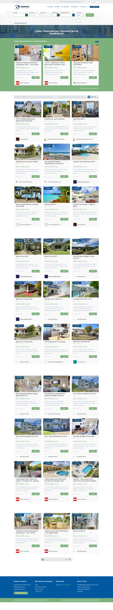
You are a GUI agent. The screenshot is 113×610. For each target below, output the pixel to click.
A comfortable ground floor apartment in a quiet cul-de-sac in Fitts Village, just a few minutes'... (27, 128)
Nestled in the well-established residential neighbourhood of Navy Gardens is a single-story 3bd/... (85, 128)
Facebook (66, 584)
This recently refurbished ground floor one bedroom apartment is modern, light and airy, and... (85, 171)
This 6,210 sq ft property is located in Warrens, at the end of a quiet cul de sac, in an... (27, 308)
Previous (96, 41)
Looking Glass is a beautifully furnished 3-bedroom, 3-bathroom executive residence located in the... (56, 488)
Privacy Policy (39, 589)
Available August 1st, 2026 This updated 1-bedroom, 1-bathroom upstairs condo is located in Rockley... (85, 446)
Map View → (94, 96)
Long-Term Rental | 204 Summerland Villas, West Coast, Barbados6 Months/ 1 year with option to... (56, 72)
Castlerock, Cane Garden (55, 119)
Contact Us (83, 6)
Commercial (74, 6)
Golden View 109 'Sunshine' (84, 161)
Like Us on (59, 585)
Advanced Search (20, 23)
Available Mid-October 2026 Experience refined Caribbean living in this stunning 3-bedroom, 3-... (56, 540)
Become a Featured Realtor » (89, 88)
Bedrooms (55, 12)
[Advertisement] (56, 232)
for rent (19, 46)
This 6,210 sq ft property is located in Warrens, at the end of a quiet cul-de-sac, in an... (84, 351)
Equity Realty (24, 139)
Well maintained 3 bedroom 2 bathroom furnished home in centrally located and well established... (27, 171)
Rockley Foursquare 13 (53, 299)
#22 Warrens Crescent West (27, 161)
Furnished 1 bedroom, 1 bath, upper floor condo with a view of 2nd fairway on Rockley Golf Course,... (27, 214)
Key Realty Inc (81, 276)
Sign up (95, 6)
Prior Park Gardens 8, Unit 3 (56, 436)
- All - (73, 97)
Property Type (65, 12)
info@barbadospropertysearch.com (72, 1)
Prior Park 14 (78, 62)
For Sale (50, 6)
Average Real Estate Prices (22, 585)
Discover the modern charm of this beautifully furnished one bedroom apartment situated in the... (54, 403)
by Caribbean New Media (91, 600)
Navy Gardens (79, 119)
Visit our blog (21, 593)
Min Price (31, 12)
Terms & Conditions (41, 587)
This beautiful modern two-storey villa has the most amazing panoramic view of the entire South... (85, 266)
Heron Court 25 (51, 256)
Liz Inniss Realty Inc (25, 224)
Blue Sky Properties (54, 413)
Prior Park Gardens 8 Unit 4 (27, 436)
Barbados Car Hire (19, 589)
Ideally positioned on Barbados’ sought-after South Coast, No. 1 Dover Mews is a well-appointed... (27, 540)
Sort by (79, 12)
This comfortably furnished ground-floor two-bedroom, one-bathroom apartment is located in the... (27, 446)
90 (67, 97)
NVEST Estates (24, 499)
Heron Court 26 (22, 256)
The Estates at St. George (55, 341)
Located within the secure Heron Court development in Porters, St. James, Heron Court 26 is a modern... (27, 266)
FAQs (36, 585)
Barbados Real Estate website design (73, 600)
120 (70, 97)
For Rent (57, 6)
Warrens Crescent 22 (24, 299)
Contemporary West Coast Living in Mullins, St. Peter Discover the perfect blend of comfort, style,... (83, 488)
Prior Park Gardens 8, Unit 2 (84, 393)
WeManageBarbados (26, 276)
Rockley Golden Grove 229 (83, 436)
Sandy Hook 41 (79, 531)
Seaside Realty (52, 319)
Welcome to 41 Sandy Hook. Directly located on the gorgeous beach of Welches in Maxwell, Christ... (85, 540)
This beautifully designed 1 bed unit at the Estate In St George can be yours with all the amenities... (56, 351)
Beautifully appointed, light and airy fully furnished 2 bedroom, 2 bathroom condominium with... (56, 171)
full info (36, 77)
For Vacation (65, 6)
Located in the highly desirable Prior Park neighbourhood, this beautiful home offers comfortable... (84, 72)
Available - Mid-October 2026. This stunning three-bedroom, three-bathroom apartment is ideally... (27, 403)
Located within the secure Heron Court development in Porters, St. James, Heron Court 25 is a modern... (56, 266)
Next (98, 41)
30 (62, 97)
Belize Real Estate (19, 587)
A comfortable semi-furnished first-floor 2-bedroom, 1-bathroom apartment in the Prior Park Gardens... (84, 403)
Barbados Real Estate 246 (56, 139)
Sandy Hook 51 (22, 62)
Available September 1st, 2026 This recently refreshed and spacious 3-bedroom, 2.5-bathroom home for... (83, 308)
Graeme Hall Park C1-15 (82, 299)
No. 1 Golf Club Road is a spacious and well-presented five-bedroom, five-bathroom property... (85, 214)
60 (64, 97)
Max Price (43, 12)
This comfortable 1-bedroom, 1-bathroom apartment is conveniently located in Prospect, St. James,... (27, 488)
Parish (15, 12)
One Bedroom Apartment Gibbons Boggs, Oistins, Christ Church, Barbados (55, 395)
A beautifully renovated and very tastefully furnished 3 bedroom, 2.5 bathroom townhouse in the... (54, 308)
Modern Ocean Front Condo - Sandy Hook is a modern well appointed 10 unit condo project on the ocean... (27, 72)
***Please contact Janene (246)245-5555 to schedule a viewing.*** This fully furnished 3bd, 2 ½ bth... (56, 128)
